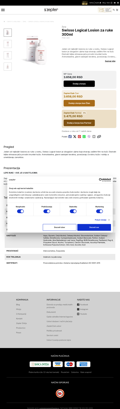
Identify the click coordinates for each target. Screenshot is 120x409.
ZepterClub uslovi (54, 326)
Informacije (53, 300)
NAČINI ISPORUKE (60, 383)
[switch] (46, 211)
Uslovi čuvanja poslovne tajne (59, 340)
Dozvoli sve (94, 227)
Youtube (83, 314)
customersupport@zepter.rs (49, 408)
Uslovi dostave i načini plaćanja (59, 321)
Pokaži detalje (100, 220)
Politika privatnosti (54, 331)
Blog (18, 305)
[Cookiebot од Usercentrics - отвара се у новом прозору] (100, 180)
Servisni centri (52, 335)
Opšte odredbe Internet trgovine (60, 317)
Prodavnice (20, 328)
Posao (18, 333)
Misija (18, 309)
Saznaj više (110, 61)
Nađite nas (83, 300)
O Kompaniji (21, 314)
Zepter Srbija (21, 323)
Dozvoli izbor (59, 227)
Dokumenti (51, 312)
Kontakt (19, 319)
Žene (24, 21)
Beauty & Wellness (14, 21)
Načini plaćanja (60, 356)
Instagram (84, 309)
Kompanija (22, 300)
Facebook (84, 305)
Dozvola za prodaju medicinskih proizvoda (60, 306)
